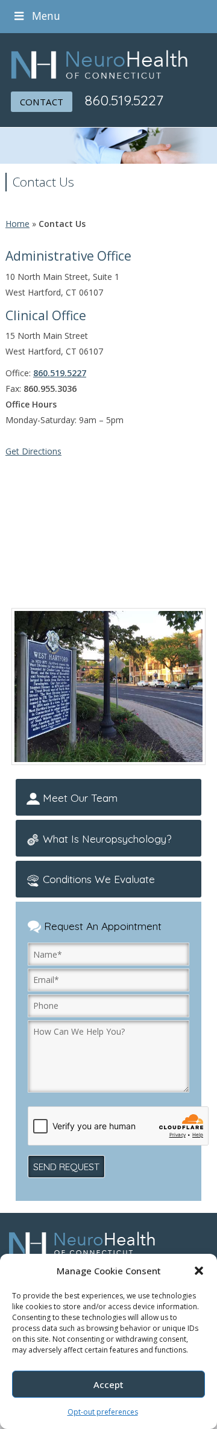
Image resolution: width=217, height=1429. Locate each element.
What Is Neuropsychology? (105, 838)
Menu (46, 15)
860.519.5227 (123, 100)
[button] (199, 1271)
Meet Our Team (79, 797)
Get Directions (33, 451)
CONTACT (41, 102)
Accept (108, 1384)
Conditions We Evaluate (97, 878)
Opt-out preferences (103, 1412)
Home (17, 223)
